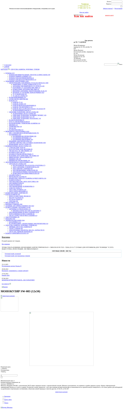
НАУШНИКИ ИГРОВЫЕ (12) (22, 138)
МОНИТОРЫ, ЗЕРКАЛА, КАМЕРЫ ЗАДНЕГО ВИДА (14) (27, 178)
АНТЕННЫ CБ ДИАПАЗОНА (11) (20, 209)
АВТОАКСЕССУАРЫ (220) (17, 163)
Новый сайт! (6, 275)
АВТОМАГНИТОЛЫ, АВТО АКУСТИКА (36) (23, 181)
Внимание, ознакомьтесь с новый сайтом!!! (15, 270)
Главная (6, 66)
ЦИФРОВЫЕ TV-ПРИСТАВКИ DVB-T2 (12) (27, 84)
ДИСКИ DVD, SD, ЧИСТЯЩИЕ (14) (20, 151)
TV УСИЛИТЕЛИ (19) (20, 94)
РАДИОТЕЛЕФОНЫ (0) (16, 120)
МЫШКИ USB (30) (15, 159)
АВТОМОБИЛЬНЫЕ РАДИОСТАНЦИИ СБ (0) (24, 212)
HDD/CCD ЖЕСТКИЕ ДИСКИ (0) (20, 196)
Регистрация (118, 8)
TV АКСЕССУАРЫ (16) (20, 96)
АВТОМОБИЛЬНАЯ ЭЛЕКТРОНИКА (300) (19, 162)
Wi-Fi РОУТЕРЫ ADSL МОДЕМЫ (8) (20, 149)
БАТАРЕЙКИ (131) (15, 222)
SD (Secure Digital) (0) (15, 199)
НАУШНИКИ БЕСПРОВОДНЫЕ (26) (24, 136)
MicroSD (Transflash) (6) (16, 197)
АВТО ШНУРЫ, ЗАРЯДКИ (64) (23, 168)
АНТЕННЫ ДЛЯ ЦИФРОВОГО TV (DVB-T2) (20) (28, 86)
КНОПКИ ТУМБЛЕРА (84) (13, 204)
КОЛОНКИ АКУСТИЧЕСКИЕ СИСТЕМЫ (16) (24, 155)
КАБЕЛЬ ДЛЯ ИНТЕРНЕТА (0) (23, 107)
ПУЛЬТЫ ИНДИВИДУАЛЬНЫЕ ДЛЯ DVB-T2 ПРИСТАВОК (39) (29, 75)
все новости (5, 284)
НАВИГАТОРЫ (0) (15, 180)
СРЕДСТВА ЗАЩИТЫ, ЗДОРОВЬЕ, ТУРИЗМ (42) (21, 225)
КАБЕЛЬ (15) (13, 100)
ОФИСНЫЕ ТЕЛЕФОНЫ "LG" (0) (23, 117)
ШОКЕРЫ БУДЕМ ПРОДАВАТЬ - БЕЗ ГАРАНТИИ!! (18, 280)
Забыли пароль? (108, 8)
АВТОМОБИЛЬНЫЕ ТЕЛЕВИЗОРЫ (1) (21, 186)
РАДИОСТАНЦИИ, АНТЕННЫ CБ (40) (17, 207)
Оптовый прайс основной (13, 253)
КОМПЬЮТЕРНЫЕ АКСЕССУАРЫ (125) (18, 146)
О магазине (7, 65)
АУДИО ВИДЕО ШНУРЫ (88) (18, 99)
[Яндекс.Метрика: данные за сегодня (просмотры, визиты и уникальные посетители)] (6, 407)
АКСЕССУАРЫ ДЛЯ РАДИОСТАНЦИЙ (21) (23, 215)
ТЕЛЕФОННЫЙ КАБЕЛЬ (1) (22, 110)
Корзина (6, 237)
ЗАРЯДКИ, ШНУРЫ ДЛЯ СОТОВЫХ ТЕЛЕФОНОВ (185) (27, 142)
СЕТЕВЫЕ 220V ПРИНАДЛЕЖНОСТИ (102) (19, 206)
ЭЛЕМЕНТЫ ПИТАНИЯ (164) (15, 220)
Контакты (7, 396)
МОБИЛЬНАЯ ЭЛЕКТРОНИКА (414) (17, 131)
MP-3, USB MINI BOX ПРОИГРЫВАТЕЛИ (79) (24, 133)
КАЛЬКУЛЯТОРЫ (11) (16, 130)
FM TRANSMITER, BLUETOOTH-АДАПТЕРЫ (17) (29, 165)
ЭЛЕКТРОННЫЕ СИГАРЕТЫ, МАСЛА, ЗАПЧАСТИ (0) (26, 230)
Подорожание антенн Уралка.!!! (11, 266)
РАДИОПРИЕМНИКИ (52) (17, 97)
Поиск (6, 403)
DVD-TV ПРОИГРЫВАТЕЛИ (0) (19, 121)
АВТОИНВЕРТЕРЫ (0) (16, 183)
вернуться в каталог (9, 296)
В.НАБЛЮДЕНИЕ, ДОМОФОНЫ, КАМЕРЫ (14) (24, 123)
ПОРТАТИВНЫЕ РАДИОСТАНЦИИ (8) (21, 214)
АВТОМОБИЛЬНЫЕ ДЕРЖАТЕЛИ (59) (25, 170)
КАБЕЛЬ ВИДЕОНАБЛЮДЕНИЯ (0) (24, 105)
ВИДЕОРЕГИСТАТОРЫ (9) (17, 176)
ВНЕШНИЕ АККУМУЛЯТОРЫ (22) (20, 141)
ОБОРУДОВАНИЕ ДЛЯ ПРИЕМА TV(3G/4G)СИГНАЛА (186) (28, 83)
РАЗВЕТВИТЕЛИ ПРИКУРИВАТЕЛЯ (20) (26, 173)
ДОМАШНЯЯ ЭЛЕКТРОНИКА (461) (17, 81)
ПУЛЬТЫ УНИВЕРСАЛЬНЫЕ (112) (20, 76)
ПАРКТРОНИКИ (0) (15, 185)
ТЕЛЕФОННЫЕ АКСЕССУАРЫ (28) (24, 113)
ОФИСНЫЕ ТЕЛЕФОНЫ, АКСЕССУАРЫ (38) (23, 112)
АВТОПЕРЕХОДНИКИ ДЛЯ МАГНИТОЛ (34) (27, 172)
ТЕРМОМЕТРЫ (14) (15, 126)
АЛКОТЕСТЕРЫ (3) (15, 188)
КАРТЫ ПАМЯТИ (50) (12, 194)
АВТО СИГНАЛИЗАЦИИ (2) (18, 191)
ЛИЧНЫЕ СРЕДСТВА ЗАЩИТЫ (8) (20, 227)
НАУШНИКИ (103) (15, 134)
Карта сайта (8, 399)
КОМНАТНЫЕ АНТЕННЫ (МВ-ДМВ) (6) (26, 89)
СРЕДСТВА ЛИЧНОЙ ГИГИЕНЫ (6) (21, 231)
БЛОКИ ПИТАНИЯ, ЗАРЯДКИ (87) (16, 193)
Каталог (6, 68)
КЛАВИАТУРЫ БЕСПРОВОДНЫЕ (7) (21, 154)
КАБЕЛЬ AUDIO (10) (19, 104)
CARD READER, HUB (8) (17, 147)
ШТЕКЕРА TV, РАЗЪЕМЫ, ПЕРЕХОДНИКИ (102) (28, 92)
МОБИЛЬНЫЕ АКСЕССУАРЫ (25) (20, 144)
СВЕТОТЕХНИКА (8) (12, 217)
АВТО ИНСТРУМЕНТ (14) (17, 189)
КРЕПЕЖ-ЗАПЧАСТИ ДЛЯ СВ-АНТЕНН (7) (27, 210)
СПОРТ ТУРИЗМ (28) (16, 228)
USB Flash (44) (13, 201)
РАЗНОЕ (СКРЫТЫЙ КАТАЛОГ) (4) (17, 233)
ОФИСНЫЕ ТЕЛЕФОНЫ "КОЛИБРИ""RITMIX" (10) (29, 115)
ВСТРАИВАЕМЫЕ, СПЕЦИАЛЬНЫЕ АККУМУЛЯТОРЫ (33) (28, 223)
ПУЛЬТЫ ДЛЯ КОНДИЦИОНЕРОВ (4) (21, 78)
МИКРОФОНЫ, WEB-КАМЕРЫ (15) (20, 157)
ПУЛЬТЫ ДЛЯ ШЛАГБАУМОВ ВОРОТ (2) (22, 79)
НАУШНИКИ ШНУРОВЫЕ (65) (23, 139)
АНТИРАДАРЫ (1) (15, 175)
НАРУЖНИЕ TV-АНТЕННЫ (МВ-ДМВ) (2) (26, 87)
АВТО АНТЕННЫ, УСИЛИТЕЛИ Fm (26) (26, 167)
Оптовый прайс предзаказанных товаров (17, 256)
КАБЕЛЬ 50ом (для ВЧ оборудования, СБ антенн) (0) (29, 108)
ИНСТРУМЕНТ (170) (12, 202)
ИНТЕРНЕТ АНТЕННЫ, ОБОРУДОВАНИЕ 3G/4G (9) (30, 91)
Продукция (4, 69)
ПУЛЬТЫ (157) (10, 73)
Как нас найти (84, 12)
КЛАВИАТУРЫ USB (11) (17, 152)
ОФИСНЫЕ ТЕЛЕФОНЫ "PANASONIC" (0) (27, 118)
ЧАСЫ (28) (12, 128)
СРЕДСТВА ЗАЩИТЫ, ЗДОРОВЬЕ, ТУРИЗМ (25, 69)
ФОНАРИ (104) (10, 219)
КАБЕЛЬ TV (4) (18, 102)
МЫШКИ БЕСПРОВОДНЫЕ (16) (19, 160)
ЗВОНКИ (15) (13, 125)
